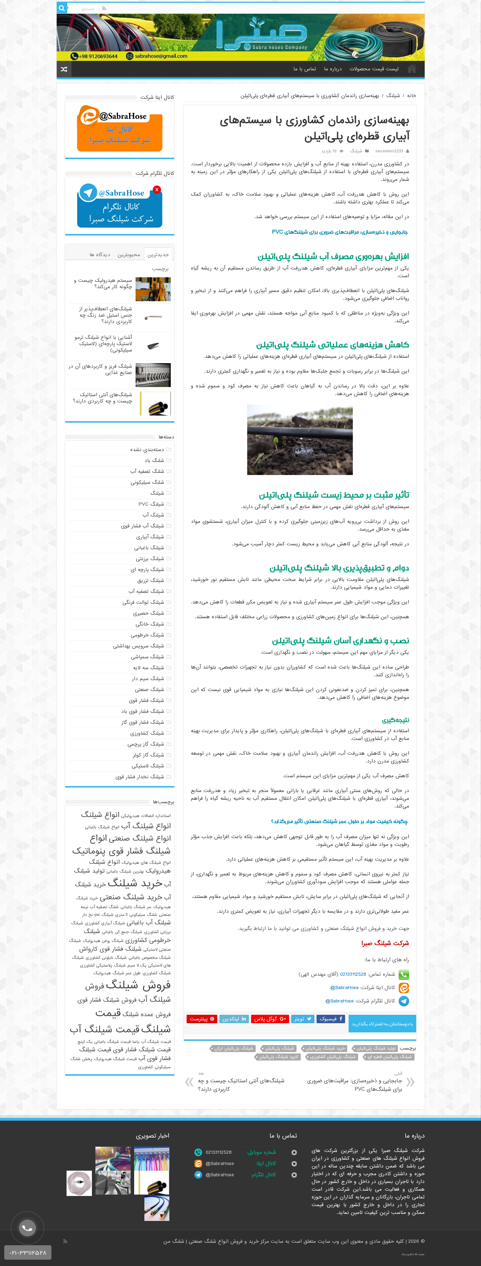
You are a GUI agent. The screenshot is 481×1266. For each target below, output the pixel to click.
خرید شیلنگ (135, 883)
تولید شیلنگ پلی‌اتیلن (376, 1048)
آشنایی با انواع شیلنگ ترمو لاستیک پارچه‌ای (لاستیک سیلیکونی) (103, 344)
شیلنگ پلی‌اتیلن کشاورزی (333, 1057)
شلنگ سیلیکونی (147, 482)
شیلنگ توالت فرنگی (143, 602)
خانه (412, 68)
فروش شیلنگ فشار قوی (107, 1000)
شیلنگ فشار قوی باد (142, 711)
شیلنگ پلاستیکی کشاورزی (103, 965)
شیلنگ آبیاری (150, 537)
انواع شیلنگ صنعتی (140, 838)
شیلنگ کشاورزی (147, 733)
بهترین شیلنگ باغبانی (125, 871)
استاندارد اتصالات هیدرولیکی (146, 816)
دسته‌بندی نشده (147, 450)
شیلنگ (393, 96)
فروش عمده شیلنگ (147, 1014)
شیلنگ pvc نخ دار (97, 915)
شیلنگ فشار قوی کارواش (110, 949)
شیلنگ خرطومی (147, 635)
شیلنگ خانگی (150, 624)
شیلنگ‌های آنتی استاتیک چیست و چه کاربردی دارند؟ (241, 1082)
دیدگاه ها (99, 255)
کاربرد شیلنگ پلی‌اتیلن (278, 1057)
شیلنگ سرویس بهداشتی (138, 646)
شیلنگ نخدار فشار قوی (139, 777)
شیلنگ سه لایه (148, 668)
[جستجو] (62, 8)
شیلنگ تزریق (150, 580)
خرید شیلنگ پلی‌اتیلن (325, 1048)
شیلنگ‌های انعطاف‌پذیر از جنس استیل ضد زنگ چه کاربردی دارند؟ (105, 315)
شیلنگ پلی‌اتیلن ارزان (233, 1048)
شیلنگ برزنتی (150, 559)
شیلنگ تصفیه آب (146, 591)
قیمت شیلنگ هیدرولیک (115, 1059)
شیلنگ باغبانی (149, 548)
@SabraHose (220, 1163)
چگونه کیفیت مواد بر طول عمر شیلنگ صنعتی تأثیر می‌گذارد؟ (339, 821)
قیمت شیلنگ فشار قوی (142, 1049)
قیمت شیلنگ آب (104, 1030)
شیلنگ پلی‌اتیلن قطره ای (390, 1057)
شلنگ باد (154, 460)
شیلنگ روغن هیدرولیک (103, 941)
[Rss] (104, 8)
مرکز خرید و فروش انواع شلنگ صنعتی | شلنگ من (217, 1241)
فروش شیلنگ (138, 985)
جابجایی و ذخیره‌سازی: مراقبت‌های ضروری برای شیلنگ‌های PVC (340, 232)
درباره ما (333, 69)
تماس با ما (304, 69)
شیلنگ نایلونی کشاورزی (106, 958)
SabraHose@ (344, 988)
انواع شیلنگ (100, 815)
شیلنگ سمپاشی (147, 657)
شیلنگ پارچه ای (147, 570)
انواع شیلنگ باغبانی (102, 827)
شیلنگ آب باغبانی (149, 922)
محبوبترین (129, 255)
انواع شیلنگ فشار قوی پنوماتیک (121, 845)
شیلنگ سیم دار (148, 679)
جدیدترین (158, 255)
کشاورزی (145, 1067)
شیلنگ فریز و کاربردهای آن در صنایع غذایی (100, 369)
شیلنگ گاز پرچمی (145, 744)
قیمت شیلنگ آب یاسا (151, 1042)
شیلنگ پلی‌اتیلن (279, 1048)
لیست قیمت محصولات (374, 69)
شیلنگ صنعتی (149, 690)
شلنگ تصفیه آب (147, 471)
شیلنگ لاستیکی (148, 766)
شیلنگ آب (153, 515)
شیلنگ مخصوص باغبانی (150, 958)
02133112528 (353, 974)
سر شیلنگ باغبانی (135, 907)
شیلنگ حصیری (148, 613)
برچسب (160, 269)
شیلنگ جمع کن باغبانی (122, 932)
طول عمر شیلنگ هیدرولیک (117, 973)
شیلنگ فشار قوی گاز (142, 722)
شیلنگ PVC (151, 504)
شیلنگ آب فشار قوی (142, 526)
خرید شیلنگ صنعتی (131, 897)
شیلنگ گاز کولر (148, 755)
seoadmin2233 (389, 151)
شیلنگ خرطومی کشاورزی (127, 936)
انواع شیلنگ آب (146, 826)
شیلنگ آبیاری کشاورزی (105, 923)
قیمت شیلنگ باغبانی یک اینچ (104, 1042)
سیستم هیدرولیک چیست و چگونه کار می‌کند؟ (103, 284)
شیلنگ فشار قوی (146, 700)
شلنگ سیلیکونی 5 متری (136, 915)
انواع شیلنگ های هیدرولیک (146, 863)
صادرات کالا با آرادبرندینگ (413, 1254)
